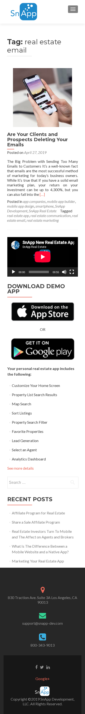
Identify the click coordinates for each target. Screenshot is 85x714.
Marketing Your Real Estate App (38, 561)
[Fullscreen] (71, 272)
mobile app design (20, 206)
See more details (20, 468)
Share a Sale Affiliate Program (36, 522)
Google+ (42, 678)
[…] (42, 194)
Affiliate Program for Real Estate (38, 513)
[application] (42, 257)
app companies (34, 201)
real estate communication (50, 215)
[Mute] (64, 272)
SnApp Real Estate (42, 211)
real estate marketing (43, 220)
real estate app (18, 215)
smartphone (44, 206)
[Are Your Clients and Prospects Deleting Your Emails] (42, 97)
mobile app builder (61, 201)
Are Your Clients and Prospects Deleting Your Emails (37, 139)
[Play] (13, 272)
